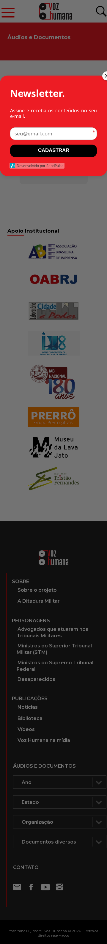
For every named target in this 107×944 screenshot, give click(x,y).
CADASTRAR (53, 150)
